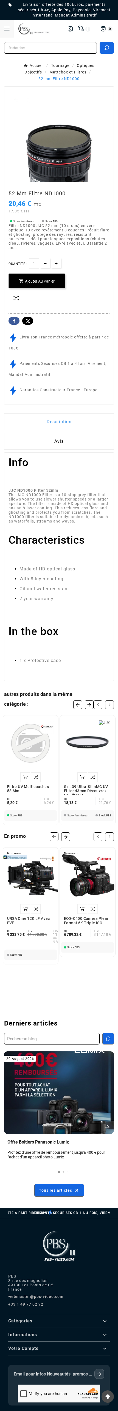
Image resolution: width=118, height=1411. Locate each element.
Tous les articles (55, 1190)
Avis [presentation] (59, 441)
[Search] (106, 47)
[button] (59, 1172)
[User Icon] (70, 29)
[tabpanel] (59, 141)
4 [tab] (67, 180)
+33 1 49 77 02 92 (25, 1304)
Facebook (14, 321)
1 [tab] (51, 180)
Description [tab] (59, 421)
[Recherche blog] (108, 1038)
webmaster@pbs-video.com (35, 1296)
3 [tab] (61, 180)
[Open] (7, 29)
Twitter (27, 321)
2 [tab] (56, 180)
